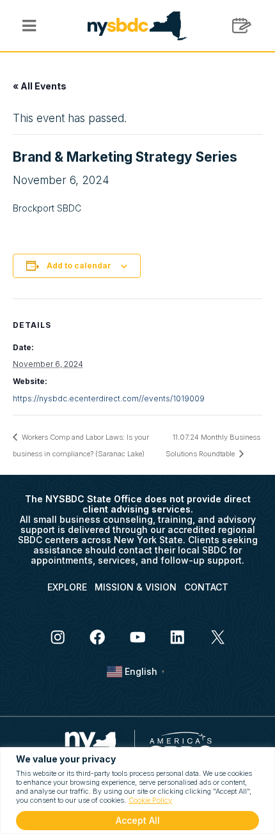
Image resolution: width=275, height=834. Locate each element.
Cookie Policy (150, 800)
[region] (137, 790)
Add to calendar (79, 265)
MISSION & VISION (136, 587)
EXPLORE (67, 587)
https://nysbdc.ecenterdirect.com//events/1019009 (109, 398)
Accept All (138, 820)
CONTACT (206, 587)
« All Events (40, 86)
